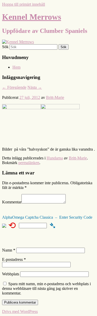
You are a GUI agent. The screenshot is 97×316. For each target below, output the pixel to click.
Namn (8, 250)
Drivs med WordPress (20, 311)
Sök (5, 47)
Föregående (14, 87)
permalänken (28, 162)
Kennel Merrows (31, 16)
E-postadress (14, 259)
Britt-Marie (55, 97)
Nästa (34, 87)
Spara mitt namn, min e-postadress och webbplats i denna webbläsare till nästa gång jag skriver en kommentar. (46, 288)
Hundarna (55, 158)
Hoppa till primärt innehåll (23, 4)
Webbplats (10, 274)
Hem (16, 67)
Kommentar (11, 202)
